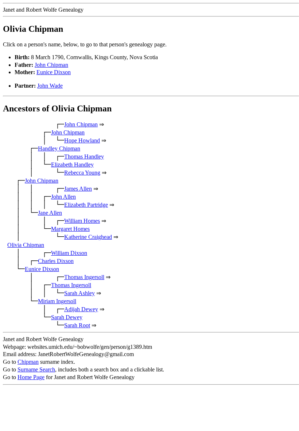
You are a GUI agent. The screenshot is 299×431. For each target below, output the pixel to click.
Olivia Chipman (25, 245)
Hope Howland (82, 140)
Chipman (28, 362)
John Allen (63, 197)
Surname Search (36, 369)
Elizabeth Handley (72, 164)
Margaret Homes (70, 229)
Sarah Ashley (79, 293)
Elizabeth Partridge (86, 205)
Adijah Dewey (81, 309)
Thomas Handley (84, 156)
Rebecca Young (82, 172)
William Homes (82, 221)
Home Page (31, 377)
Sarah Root (77, 325)
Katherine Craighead (88, 237)
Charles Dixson (56, 261)
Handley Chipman (59, 148)
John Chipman (51, 65)
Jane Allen (50, 213)
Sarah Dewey (66, 317)
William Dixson (69, 253)
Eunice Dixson (53, 72)
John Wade (50, 86)
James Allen (78, 189)
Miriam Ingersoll (57, 301)
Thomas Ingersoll (84, 277)
